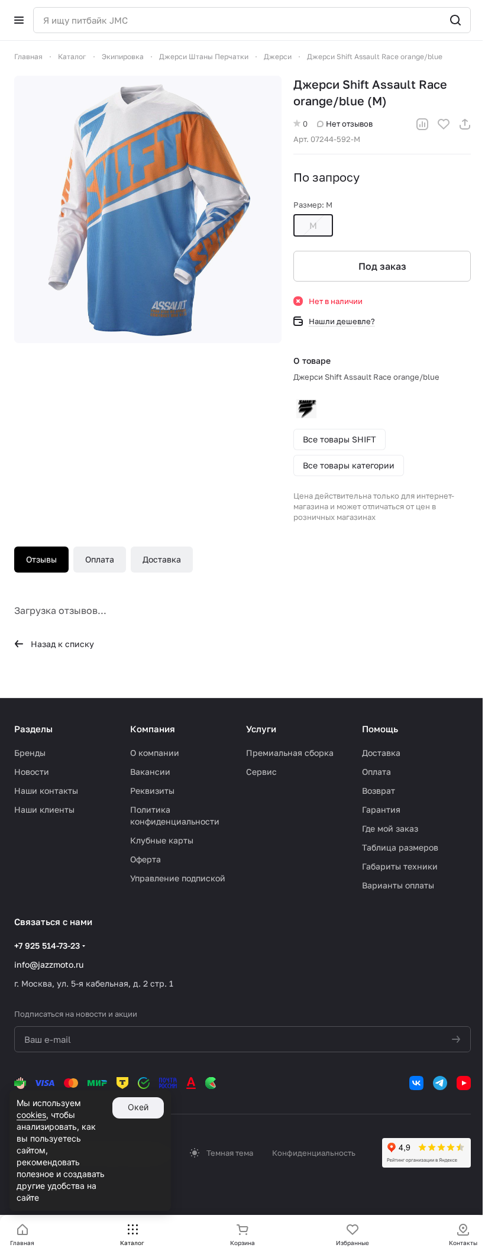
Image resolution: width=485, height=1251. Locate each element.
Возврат (378, 790)
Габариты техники (400, 866)
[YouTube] (464, 1083)
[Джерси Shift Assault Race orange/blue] (148, 209)
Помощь (380, 728)
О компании (154, 753)
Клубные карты (161, 840)
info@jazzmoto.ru (48, 964)
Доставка (162, 559)
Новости (31, 772)
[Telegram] (440, 1083)
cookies (31, 1115)
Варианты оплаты (398, 885)
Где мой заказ (390, 828)
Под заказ (382, 266)
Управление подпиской (177, 878)
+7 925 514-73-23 (47, 945)
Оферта (145, 859)
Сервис (261, 772)
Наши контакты (46, 790)
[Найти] (455, 20)
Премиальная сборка (290, 753)
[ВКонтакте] (416, 1083)
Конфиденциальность (313, 1153)
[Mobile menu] (18, 20)
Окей (138, 1107)
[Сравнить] (422, 124)
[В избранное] (444, 124)
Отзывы (41, 559)
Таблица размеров (400, 847)
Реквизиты (152, 790)
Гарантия (381, 809)
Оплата (99, 559)
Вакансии (150, 772)
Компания (152, 728)
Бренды (30, 753)
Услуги (261, 728)
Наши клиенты (44, 809)
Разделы (33, 728)
